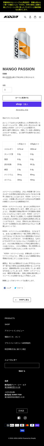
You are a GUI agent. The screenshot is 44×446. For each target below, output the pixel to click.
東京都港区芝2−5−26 (12, 387)
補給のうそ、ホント (13, 337)
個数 (4, 85)
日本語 (21, 411)
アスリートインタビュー (14, 331)
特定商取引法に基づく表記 (15, 349)
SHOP (7, 324)
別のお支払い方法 (22, 110)
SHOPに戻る (24, 300)
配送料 (8, 77)
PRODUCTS (10, 318)
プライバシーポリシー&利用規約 (18, 343)
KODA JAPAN (18, 438)
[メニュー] (40, 16)
